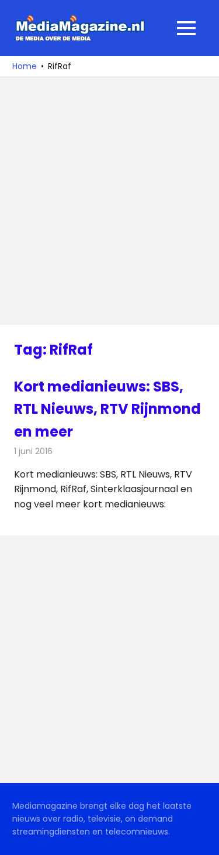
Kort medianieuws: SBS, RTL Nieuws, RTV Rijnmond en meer (107, 409)
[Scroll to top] (201, 837)
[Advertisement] (109, 201)
